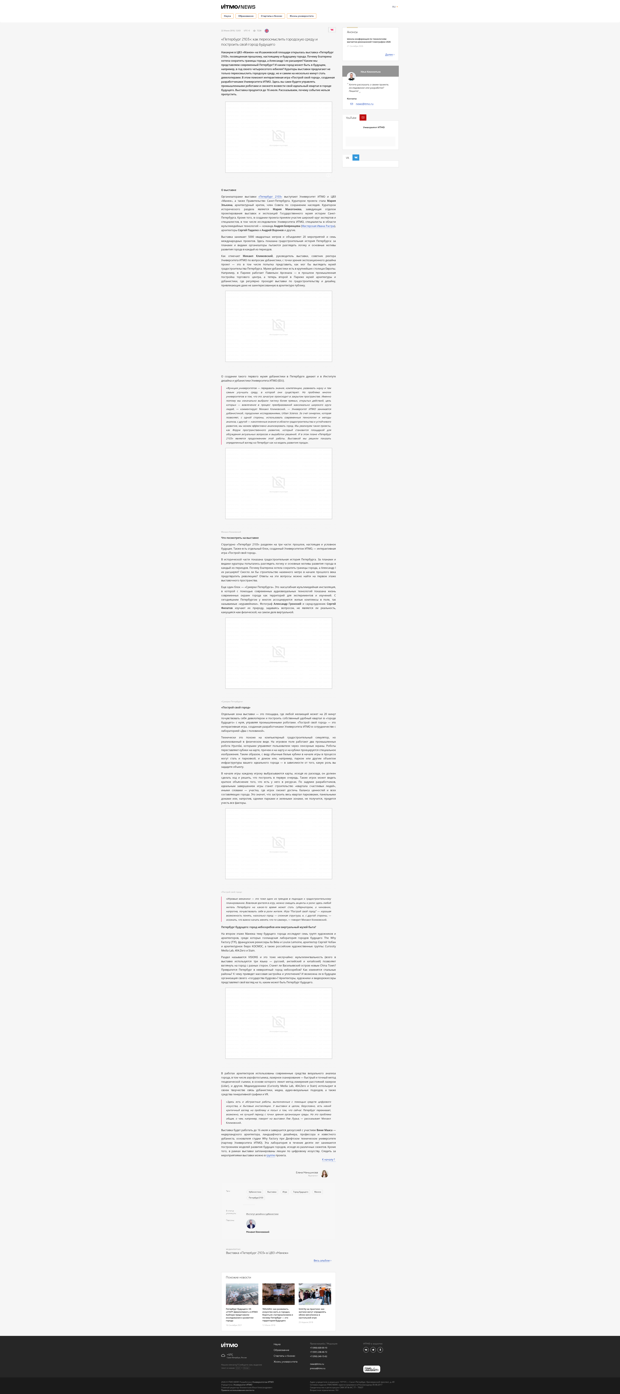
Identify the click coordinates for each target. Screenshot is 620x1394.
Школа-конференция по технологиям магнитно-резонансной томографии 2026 (369, 40)
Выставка (271, 1191)
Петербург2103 (256, 1197)
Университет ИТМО (374, 127)
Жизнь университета (302, 16)
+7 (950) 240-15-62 (318, 1356)
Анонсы (352, 32)
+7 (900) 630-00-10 (318, 1347)
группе (270, 1155)
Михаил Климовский (257, 1232)
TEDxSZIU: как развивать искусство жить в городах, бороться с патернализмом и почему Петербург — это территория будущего (277, 1314)
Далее (389, 54)
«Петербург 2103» (270, 196)
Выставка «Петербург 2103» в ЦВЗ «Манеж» (257, 1253)
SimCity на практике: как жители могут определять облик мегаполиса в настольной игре (312, 1313)
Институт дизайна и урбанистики (262, 1214)
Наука (227, 16)
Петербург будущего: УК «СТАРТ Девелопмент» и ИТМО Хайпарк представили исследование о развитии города (242, 1314)
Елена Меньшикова (307, 1172)
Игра (285, 1191)
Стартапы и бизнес (271, 16)
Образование (245, 16)
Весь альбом (322, 1260)
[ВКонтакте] (332, 29)
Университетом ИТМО (263, 1382)
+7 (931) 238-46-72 (318, 1351)
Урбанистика (255, 1191)
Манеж (317, 1191)
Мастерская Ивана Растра (318, 226)
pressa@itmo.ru (317, 1368)
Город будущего (300, 1191)
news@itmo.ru (364, 104)
